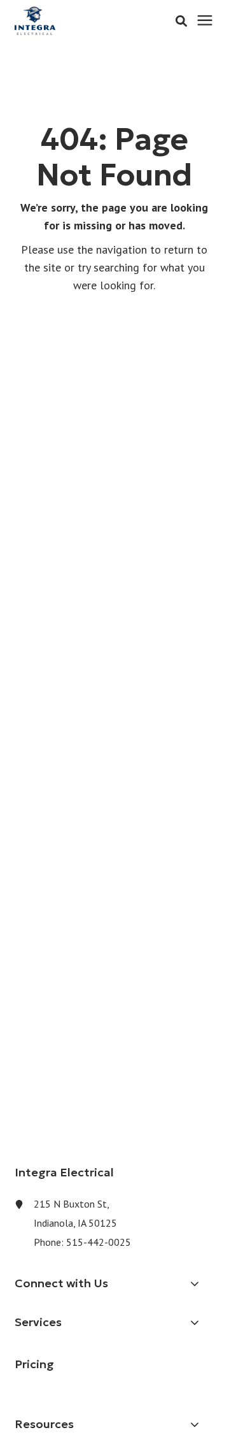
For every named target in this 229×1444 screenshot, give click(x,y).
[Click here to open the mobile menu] (204, 21)
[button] (181, 21)
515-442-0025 (98, 1242)
